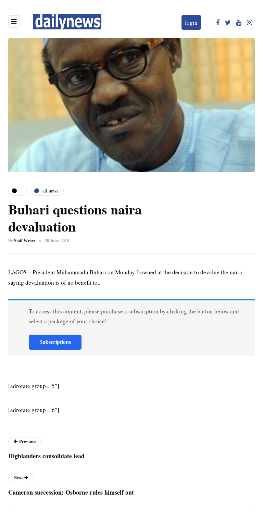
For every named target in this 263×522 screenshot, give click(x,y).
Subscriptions (55, 342)
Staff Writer (24, 240)
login (191, 22)
